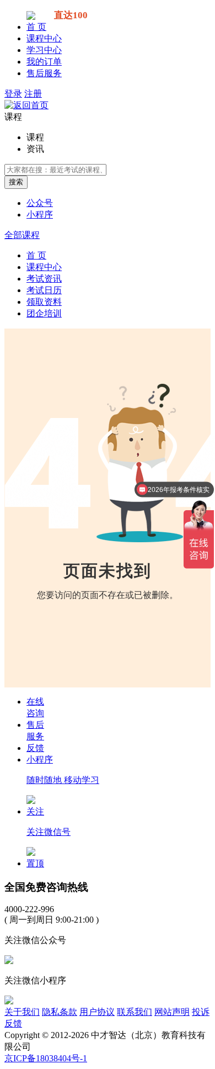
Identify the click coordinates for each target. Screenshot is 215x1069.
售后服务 (44, 73)
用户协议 (97, 1012)
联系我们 (134, 1012)
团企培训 (44, 313)
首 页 (36, 26)
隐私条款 (59, 1012)
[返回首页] (26, 105)
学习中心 (44, 50)
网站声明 (172, 1012)
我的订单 (44, 61)
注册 (33, 93)
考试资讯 (44, 278)
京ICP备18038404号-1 (45, 1058)
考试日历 (44, 290)
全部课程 (22, 235)
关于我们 (22, 1012)
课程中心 (44, 38)
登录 (13, 93)
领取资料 (44, 301)
